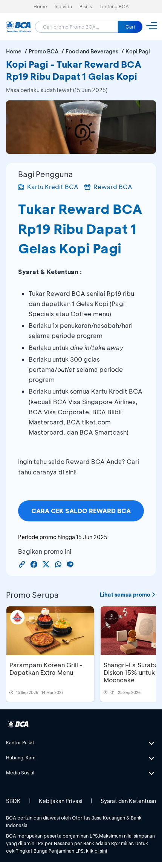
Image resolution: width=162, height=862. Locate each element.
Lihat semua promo (125, 594)
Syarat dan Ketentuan (128, 800)
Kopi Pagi (137, 51)
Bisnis (85, 6)
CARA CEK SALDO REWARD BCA (81, 511)
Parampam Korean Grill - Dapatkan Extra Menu (46, 668)
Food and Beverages (92, 51)
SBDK (13, 800)
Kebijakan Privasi (61, 800)
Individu (63, 6)
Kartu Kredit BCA (52, 187)
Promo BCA (43, 51)
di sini (101, 851)
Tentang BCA (114, 6)
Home (40, 6)
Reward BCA (112, 187)
